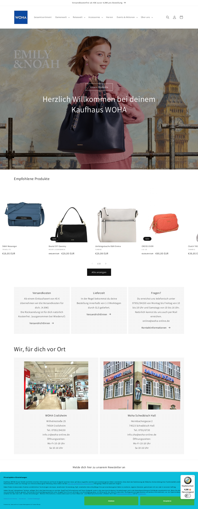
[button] (62, 17)
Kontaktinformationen (154, 327)
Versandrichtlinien (40, 323)
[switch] (188, 496)
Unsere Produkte (99, 87)
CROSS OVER (147, 246)
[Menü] (193, 477)
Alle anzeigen (99, 272)
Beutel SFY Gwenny (57, 246)
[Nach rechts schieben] (105, 263)
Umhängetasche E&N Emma (108, 246)
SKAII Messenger (9, 246)
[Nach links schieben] (92, 263)
